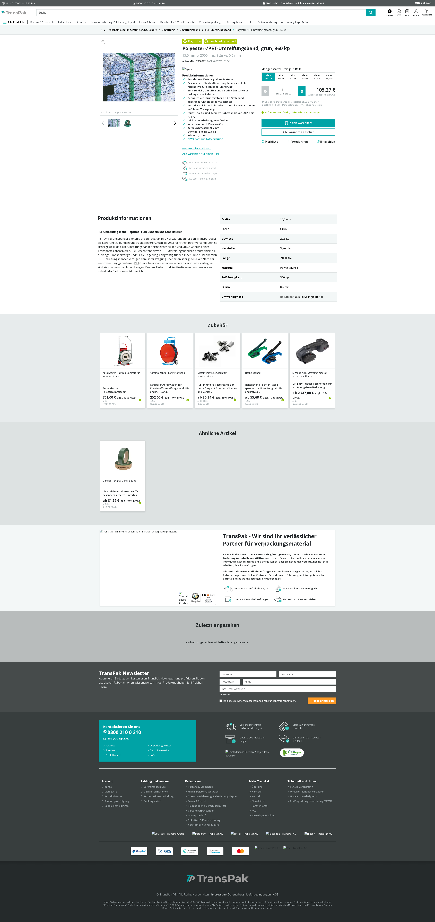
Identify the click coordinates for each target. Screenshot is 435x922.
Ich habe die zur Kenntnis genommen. (259, 700)
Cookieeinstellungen (117, 805)
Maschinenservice (159, 750)
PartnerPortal (260, 805)
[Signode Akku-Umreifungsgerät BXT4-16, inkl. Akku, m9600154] (312, 351)
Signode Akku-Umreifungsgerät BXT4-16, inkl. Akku (309, 374)
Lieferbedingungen (258, 894)
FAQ (152, 755)
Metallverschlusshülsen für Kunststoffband (212, 374)
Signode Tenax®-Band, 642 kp (119, 480)
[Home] (101, 30)
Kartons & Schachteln (42, 22)
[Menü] (214, 594)
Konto (108, 786)
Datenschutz (236, 894)
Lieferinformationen (156, 791)
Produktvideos (113, 755)
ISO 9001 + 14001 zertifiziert (202, 178)
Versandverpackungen (211, 22)
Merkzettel (111, 791)
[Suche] (371, 12)
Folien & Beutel (147, 22)
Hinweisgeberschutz (264, 815)
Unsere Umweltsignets (303, 796)
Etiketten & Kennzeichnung (262, 22)
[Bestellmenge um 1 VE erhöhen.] (302, 91)
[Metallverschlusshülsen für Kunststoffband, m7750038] (217, 351)
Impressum (218, 894)
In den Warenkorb (300, 123)
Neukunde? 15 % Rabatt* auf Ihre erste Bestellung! (295, 3)
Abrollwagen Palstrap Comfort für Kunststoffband (121, 374)
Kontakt (257, 796)
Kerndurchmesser (198, 128)
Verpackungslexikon (160, 745)
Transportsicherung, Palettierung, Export (113, 22)
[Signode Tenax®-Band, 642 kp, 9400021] (123, 459)
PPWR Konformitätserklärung (205, 139)
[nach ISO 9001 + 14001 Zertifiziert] (284, 739)
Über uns (257, 786)
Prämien (110, 750)
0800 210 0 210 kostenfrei (150, 3)
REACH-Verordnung (301, 786)
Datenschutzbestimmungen (252, 700)
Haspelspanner (253, 372)
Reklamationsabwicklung (158, 796)
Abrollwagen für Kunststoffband (167, 372)
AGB (276, 894)
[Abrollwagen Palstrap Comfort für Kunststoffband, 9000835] (123, 351)
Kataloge (110, 745)
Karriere (256, 791)
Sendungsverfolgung (117, 801)
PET (100, 232)
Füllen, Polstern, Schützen (72, 22)
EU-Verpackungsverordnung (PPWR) (311, 801)
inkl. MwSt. (427, 3)
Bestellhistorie (113, 796)
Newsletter (258, 801)
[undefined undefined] (292, 754)
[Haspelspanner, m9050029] (265, 351)
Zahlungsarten (152, 801)
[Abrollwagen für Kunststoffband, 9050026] (170, 351)
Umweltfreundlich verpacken (307, 791)
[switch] (208, 601)
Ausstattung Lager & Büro (295, 22)
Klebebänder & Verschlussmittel (177, 22)
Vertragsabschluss (155, 786)
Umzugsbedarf (235, 22)
